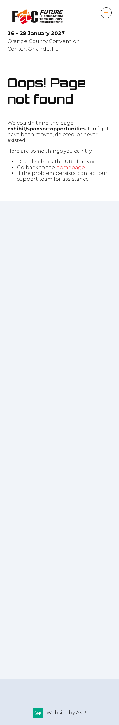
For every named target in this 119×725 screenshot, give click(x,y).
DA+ (12, 571)
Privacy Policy (25, 652)
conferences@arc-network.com (67, 279)
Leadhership (24, 584)
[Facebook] (12, 348)
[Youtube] (51, 348)
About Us (59, 652)
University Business (33, 597)
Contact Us (90, 652)
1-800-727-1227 (36, 266)
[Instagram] (38, 348)
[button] (106, 12)
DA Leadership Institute (39, 558)
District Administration (37, 545)
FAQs (16, 660)
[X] (25, 348)
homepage (70, 167)
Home (15, 689)
